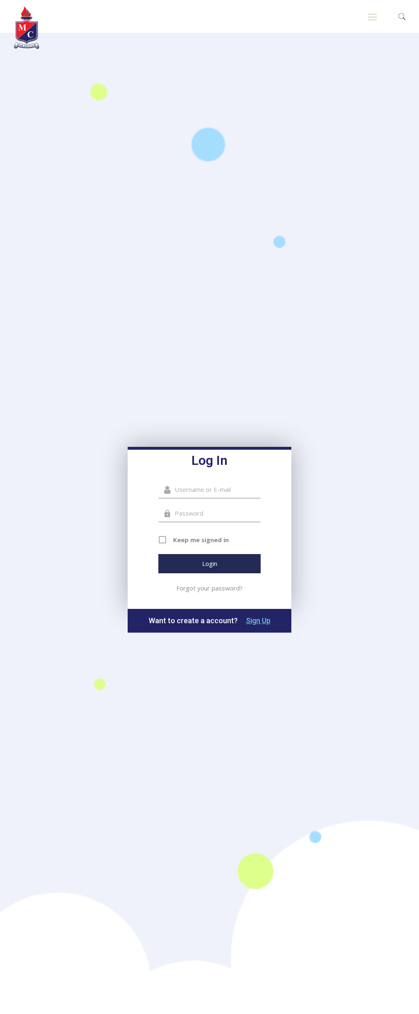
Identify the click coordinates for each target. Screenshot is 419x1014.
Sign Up (258, 620)
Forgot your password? (209, 588)
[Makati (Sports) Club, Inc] (26, 27)
